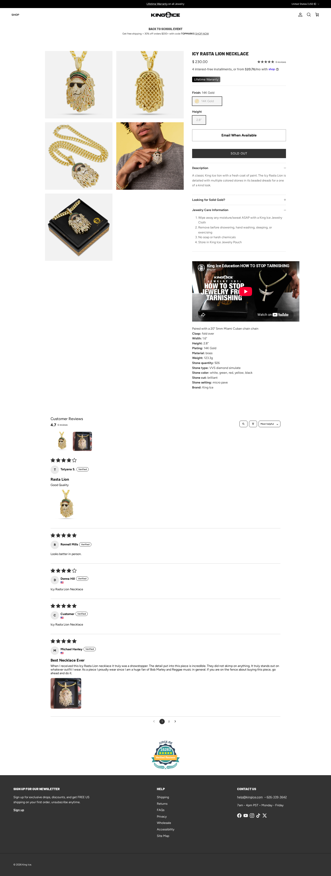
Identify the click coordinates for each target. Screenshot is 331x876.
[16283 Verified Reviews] (165, 770)
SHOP (15, 15)
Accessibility (165, 829)
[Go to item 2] (82, 441)
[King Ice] (165, 15)
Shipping (163, 797)
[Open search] (243, 424)
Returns (162, 803)
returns (174, 4)
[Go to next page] (176, 721)
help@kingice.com (250, 797)
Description (200, 168)
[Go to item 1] (61, 441)
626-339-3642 (277, 797)
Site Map (163, 836)
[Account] (300, 14)
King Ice (26, 864)
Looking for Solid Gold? (208, 200)
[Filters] (253, 424)
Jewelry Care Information (210, 210)
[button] (66, 505)
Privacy (162, 816)
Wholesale (164, 823)
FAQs (160, 810)
